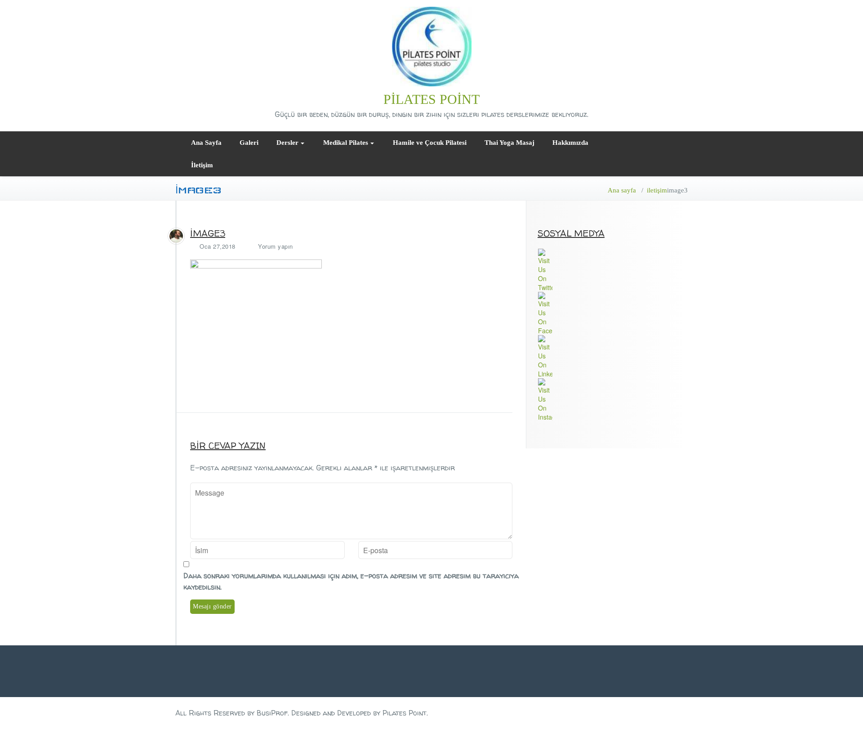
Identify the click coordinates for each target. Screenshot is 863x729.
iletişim (657, 190)
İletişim (202, 165)
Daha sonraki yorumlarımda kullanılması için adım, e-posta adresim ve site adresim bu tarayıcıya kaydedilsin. (351, 581)
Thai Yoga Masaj (509, 142)
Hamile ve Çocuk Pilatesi (430, 142)
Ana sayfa (622, 190)
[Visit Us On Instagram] (613, 399)
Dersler (287, 142)
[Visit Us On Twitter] (613, 270)
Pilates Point (431, 99)
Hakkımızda (570, 142)
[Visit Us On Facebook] (613, 313)
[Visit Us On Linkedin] (613, 356)
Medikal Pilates (345, 142)
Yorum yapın (275, 246)
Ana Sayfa (206, 142)
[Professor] (176, 236)
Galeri (249, 142)
